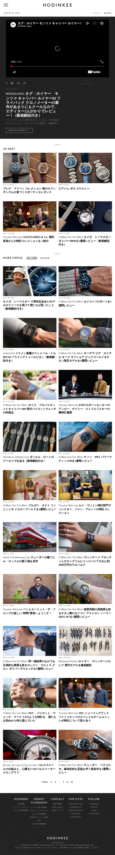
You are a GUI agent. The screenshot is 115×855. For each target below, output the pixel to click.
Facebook (94, 804)
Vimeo (94, 810)
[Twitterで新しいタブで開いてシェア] (12, 83)
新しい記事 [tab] (32, 258)
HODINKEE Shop (75, 810)
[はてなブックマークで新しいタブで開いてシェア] (18, 83)
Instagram (94, 814)
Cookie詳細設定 (39, 824)
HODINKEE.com (76, 804)
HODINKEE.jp (76, 807)
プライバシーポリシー (21, 807)
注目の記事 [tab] (44, 258)
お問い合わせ (57, 807)
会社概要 (21, 804)
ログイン (97, 13)
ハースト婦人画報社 (39, 807)
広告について (57, 810)
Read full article (18, 130)
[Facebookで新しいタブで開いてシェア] (6, 83)
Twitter (93, 807)
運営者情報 (57, 804)
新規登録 (107, 13)
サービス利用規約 (21, 810)
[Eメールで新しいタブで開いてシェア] (24, 83)
